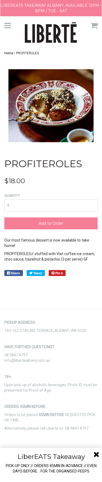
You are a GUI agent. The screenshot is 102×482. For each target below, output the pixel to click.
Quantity (12, 196)
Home (8, 53)
